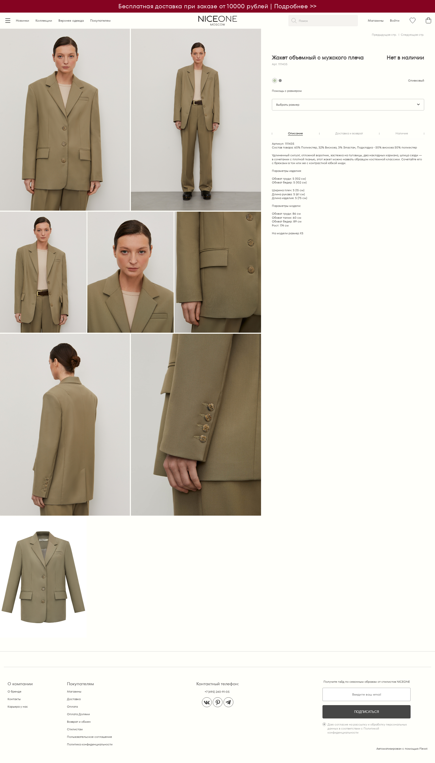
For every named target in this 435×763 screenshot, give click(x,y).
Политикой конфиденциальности (353, 730)
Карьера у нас (18, 706)
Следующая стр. (412, 34)
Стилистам (75, 729)
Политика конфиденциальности (90, 744)
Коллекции (43, 20)
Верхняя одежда (71, 20)
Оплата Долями (78, 714)
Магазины (376, 20)
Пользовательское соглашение (89, 737)
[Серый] (280, 80)
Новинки (22, 20)
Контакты (14, 699)
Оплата (72, 706)
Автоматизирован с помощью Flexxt (401, 748)
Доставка (74, 699)
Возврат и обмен (79, 721)
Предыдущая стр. (384, 34)
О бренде (14, 691)
